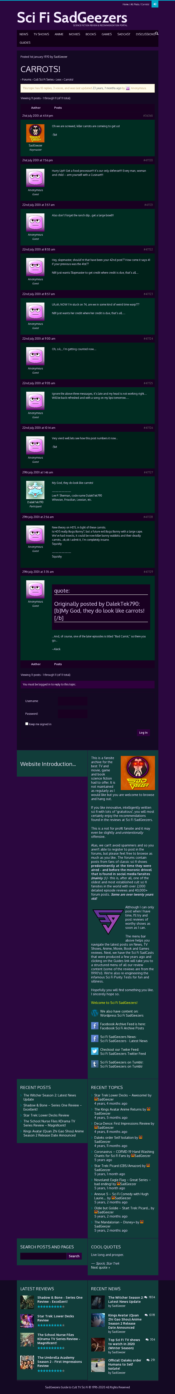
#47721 (148, 205)
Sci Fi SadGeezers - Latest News (123, 1041)
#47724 (148, 338)
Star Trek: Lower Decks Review (46, 1115)
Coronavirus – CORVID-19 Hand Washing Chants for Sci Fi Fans (124, 1154)
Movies (74, 34)
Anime (59, 34)
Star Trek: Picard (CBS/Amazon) (117, 1166)
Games (107, 34)
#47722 (148, 249)
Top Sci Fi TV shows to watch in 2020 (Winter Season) (124, 1344)
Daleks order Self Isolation (114, 1137)
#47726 (148, 427)
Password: (31, 713)
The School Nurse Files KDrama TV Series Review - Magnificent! (58, 1339)
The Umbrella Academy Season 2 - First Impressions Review (59, 1362)
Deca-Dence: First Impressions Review (122, 1123)
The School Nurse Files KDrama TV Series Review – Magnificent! (49, 1123)
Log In (143, 732)
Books (91, 34)
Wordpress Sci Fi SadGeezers (121, 1015)
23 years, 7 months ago (107, 88)
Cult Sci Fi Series (43, 79)
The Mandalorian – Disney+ (114, 1222)
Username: (32, 701)
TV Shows (41, 34)
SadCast (123, 34)
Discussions (145, 34)
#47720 (148, 160)
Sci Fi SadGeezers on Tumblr (120, 1066)
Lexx (58, 79)
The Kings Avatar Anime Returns (118, 1109)
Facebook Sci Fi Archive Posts (121, 1028)
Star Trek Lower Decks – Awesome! (120, 1095)
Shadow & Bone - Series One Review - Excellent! (59, 1299)
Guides (25, 42)
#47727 (148, 472)
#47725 (148, 383)
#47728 (148, 517)
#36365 (148, 115)
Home (126, 4)
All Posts (135, 4)
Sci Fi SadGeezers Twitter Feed (122, 1054)
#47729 (148, 571)
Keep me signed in (40, 724)
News (24, 34)
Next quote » (100, 1267)
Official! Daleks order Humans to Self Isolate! (124, 1364)
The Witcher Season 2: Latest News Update (125, 1299)
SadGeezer (60, 56)
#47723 (148, 294)
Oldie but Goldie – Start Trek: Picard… (122, 1208)
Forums (26, 79)
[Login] (155, 4)
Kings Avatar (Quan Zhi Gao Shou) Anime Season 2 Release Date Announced (53, 1133)
